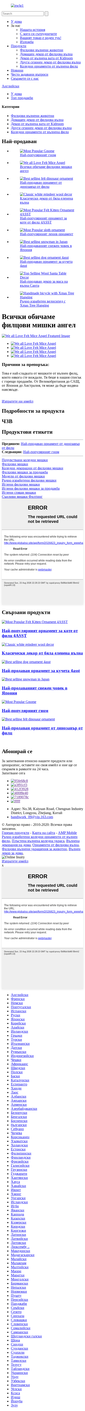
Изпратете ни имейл (17, 401)
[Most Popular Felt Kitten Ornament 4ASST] (35, 622)
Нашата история (32, 30)
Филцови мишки (15, 464)
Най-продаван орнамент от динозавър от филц (41, 185)
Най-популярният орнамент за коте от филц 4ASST (43, 220)
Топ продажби (22, 98)
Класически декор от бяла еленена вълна (42, 653)
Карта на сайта (43, 833)
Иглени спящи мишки (19, 492)
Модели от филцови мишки (23, 476)
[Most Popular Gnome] (19, 702)
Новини (17, 70)
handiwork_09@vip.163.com (32, 817)
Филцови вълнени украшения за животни (34, 849)
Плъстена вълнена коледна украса (38, 841)
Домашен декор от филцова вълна (46, 54)
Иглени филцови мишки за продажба (31, 488)
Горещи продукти (15, 833)
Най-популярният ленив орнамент (46, 234)
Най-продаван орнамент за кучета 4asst (41, 670)
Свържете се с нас (25, 78)
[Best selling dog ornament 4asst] (26, 662)
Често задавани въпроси (29, 74)
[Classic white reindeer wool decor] (28, 644)
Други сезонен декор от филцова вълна (50, 62)
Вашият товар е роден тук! (40, 38)
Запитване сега (13, 773)
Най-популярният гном (38, 155)
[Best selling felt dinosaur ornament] (28, 719)
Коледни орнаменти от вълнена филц (49, 66)
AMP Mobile (67, 833)
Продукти (18, 46)
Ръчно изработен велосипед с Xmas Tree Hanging (43, 303)
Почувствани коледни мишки (25, 460)
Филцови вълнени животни (41, 50)
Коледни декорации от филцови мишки (32, 468)
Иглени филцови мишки (21, 484)
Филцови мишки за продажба (25, 472)
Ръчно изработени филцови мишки (29, 480)
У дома (16, 21)
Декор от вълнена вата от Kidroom (46, 58)
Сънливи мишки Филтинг (22, 496)
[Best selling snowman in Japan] (25, 679)
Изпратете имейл (15, 861)
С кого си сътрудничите (38, 34)
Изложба (27, 42)
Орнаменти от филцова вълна (55, 845)
